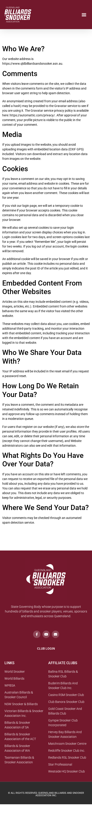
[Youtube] (46, 634)
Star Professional (60, 764)
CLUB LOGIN (46, 648)
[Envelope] (55, 634)
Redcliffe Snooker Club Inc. (66, 750)
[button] (84, 14)
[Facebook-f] (36, 634)
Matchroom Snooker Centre (67, 743)
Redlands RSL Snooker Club (67, 757)
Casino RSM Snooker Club (66, 695)
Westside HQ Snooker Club (66, 771)
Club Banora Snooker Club (66, 702)
